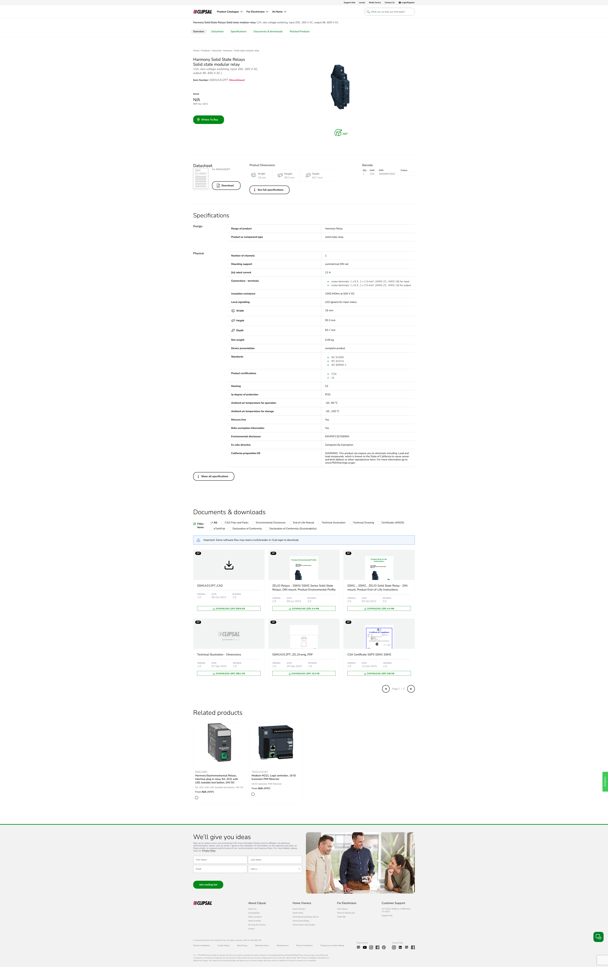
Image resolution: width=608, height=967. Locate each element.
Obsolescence (282, 945)
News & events (254, 921)
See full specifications (270, 190)
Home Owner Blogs (301, 921)
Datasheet (217, 31)
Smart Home (298, 913)
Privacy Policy (208, 851)
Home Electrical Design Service (306, 917)
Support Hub (387, 915)
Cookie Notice (223, 945)
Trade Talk (341, 917)
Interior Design (299, 909)
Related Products (300, 31)
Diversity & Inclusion (257, 924)
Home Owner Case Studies (304, 924)
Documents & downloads (268, 31)
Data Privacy (242, 945)
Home (196, 50)
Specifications (239, 31)
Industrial (216, 50)
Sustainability (254, 913)
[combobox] (275, 869)
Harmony (227, 50)
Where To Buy (209, 119)
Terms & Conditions (304, 945)
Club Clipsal (342, 909)
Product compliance (201, 945)
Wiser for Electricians (346, 913)
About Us (252, 909)
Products (205, 50)
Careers (251, 928)
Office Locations (255, 917)
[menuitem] (230, 11)
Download (228, 185)
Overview (198, 31)
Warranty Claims (262, 945)
